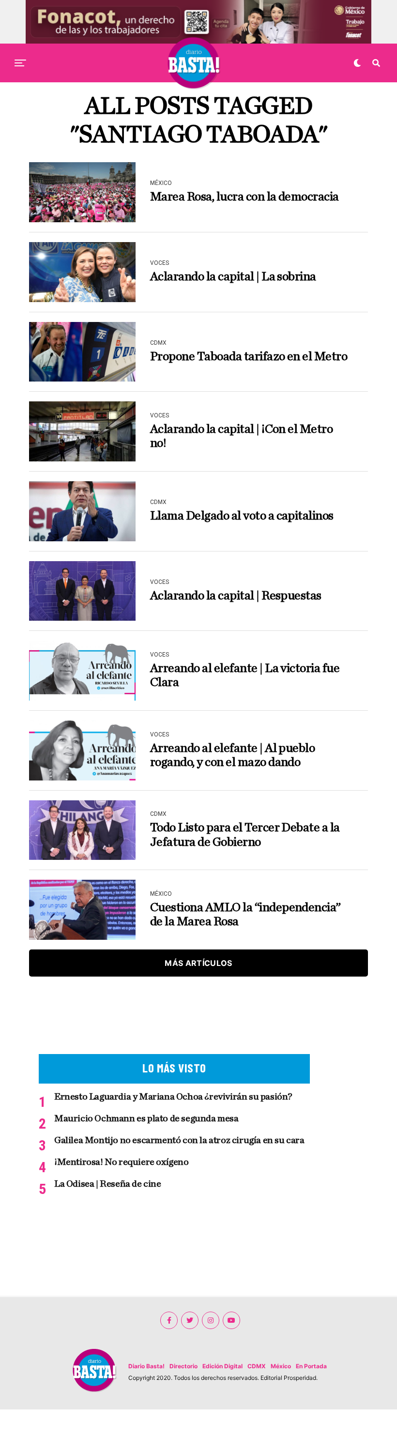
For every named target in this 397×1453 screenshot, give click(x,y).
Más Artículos (198, 963)
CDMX (256, 1366)
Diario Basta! (146, 1366)
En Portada (311, 1366)
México (281, 1366)
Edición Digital (222, 1366)
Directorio (183, 1366)
